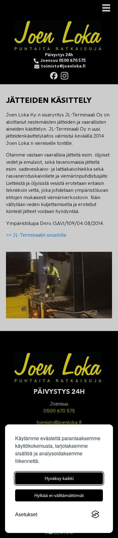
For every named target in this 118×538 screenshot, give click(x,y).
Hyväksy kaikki (59, 478)
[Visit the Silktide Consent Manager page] (95, 514)
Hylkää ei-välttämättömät (59, 495)
